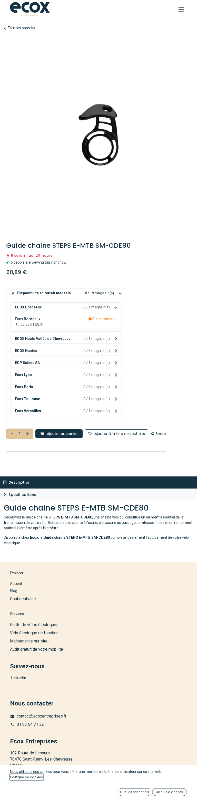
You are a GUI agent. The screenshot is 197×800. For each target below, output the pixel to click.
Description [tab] (19, 482)
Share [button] (160, 433)
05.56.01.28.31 (32, 324)
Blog (13, 591)
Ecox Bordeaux (27, 319)
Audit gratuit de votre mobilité (36, 649)
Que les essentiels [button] (134, 792)
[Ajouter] (28, 434)
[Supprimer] (11, 434)
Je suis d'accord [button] (169, 792)
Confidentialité (23, 598)
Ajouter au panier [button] (62, 433)
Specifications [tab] (21, 494)
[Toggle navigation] (181, 9)
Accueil (16, 583)
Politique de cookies (26, 777)
